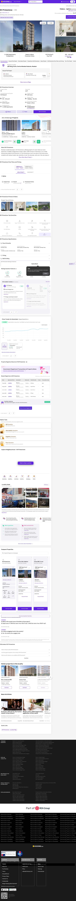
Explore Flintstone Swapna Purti (42, 745)
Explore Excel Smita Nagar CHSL (19, 745)
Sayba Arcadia (39, 784)
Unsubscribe (5, 881)
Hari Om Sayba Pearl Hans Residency (20, 787)
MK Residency (16, 788)
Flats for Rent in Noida (35, 829)
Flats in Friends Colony (40, 768)
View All (47, 281)
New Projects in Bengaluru (51, 816)
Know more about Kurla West (25, 543)
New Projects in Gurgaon (51, 826)
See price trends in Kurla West (8, 352)
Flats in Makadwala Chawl (18, 768)
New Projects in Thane (50, 835)
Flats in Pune (19, 820)
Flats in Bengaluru (20, 816)
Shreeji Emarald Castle (40, 776)
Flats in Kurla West (39, 760)
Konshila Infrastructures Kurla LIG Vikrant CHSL (46, 782)
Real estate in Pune (5, 820)
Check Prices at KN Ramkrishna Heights (21, 753)
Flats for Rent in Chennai (36, 822)
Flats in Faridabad (20, 839)
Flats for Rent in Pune (35, 820)
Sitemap (40, 869)
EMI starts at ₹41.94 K (39, 583)
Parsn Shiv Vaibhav (40, 777)
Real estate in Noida (5, 829)
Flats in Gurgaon (19, 826)
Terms (3, 871)
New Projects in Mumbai (51, 814)
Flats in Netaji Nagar (40, 762)
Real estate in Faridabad (6, 839)
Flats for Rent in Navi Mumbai (37, 837)
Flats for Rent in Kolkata (36, 831)
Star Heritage (15, 785)
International (41, 871)
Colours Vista (38, 785)
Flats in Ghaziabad (20, 841)
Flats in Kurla (38, 764)
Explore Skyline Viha (17, 752)
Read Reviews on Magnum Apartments (44, 743)
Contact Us (5, 878)
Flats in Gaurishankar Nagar (42, 761)
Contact (7, 687)
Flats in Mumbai (19, 814)
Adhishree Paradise (17, 779)
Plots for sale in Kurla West (18, 796)
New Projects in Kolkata (51, 831)
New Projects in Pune (50, 820)
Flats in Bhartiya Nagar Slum (19, 769)
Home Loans (41, 866)
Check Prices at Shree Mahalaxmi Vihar (44, 753)
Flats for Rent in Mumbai (36, 814)
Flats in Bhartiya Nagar (17, 767)
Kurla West (9, 5)
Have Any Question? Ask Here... (25, 616)
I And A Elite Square (40, 773)
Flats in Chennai (19, 822)
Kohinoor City (15, 784)
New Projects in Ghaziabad (51, 841)
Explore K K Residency (17, 743)
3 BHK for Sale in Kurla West (41, 799)
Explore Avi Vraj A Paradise (18, 741)
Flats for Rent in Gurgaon (36, 826)
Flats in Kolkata (19, 831)
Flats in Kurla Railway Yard (18, 758)
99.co (23, 869)
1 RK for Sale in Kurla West (18, 797)
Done (46, 273)
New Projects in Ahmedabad (52, 833)
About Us (4, 866)
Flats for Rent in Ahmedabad (37, 833)
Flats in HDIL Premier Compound (19, 761)
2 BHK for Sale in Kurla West (18, 799)
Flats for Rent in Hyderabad (37, 818)
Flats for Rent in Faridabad (36, 839)
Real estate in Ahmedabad (7, 833)
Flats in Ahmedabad (20, 833)
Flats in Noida (19, 829)
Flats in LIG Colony (39, 765)
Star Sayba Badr (39, 779)
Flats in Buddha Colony (17, 762)
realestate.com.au (26, 864)
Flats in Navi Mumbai (20, 837)
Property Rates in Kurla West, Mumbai (44, 792)
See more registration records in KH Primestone (13, 370)
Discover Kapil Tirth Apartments (42, 750)
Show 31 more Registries (25, 408)
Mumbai (5, 5)
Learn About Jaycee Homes (41, 752)
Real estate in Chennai (6, 822)
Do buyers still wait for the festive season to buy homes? (11, 712)
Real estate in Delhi (5, 824)
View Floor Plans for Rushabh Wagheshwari (45, 742)
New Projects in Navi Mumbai (52, 837)
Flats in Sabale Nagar (40, 757)
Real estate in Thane (6, 835)
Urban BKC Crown (16, 773)
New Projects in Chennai (51, 822)
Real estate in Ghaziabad (7, 841)
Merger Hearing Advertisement (9, 883)
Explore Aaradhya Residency (19, 746)
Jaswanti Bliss (39, 787)
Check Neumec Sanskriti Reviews (20, 748)
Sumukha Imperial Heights (18, 776)
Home (1, 5)
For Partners (5, 869)
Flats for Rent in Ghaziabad (37, 841)
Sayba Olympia (16, 775)
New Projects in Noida (50, 829)
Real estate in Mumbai (6, 814)
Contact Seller (8, 608)
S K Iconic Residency (17, 782)
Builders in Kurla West (40, 800)
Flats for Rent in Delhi (35, 824)
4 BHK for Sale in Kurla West (18, 800)
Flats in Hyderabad (20, 818)
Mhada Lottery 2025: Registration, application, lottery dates (33, 712)
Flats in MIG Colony (17, 765)
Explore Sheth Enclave (17, 742)
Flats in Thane (19, 835)
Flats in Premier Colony (17, 760)
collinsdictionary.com (27, 871)
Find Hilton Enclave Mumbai (41, 749)
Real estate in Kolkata (6, 831)
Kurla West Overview (17, 792)
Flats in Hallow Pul (39, 767)
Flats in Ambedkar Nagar (18, 764)
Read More (4, 512)
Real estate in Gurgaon (6, 826)
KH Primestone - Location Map (9, 729)
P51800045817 (31, 107)
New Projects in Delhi (50, 824)
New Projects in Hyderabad (51, 818)
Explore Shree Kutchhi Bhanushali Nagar (44, 748)
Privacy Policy (5, 876)
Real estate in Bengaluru (6, 816)
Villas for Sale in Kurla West (41, 796)
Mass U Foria (38, 788)
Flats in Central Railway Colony (42, 758)
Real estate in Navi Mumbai (7, 837)
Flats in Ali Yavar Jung (40, 769)
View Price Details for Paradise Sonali (44, 741)
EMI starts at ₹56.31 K (7, 579)
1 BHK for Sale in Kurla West (41, 797)
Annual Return (5, 873)
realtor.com (25, 866)
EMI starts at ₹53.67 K (23, 583)
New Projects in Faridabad (51, 839)
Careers (4, 864)
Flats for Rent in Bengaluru (36, 816)
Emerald (37, 775)
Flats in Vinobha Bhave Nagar (19, 757)
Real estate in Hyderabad (7, 818)
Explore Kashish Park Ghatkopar (42, 746)
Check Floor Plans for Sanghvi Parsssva (21, 750)
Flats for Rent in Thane (35, 835)
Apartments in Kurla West (41, 793)
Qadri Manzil (15, 777)
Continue (35, 896)
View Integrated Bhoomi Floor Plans (20, 749)
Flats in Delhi (19, 824)
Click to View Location (25, 463)
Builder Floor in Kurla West (41, 794)
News (39, 864)
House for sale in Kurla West (18, 794)
